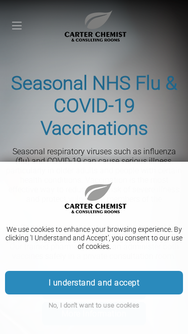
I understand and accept (94, 282)
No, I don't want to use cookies (94, 305)
